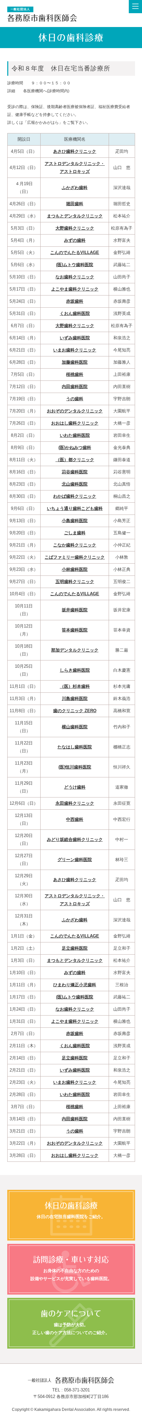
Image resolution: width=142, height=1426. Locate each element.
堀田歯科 (74, 203)
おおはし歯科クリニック (74, 423)
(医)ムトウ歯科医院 (74, 264)
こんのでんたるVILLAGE (74, 252)
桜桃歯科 (74, 374)
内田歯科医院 (75, 386)
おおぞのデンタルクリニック (75, 410)
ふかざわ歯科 (75, 187)
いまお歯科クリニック (74, 350)
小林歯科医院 (75, 569)
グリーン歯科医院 (74, 859)
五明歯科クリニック (74, 581)
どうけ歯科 (75, 787)
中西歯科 (74, 819)
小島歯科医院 (75, 520)
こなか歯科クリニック (74, 545)
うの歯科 (74, 398)
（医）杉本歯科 (75, 686)
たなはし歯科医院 (74, 746)
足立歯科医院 (75, 948)
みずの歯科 (75, 240)
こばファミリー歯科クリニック (75, 557)
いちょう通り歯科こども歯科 (75, 508)
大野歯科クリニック (74, 228)
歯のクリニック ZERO (74, 710)
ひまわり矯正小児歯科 (74, 984)
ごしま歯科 (75, 532)
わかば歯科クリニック (74, 496)
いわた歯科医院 (75, 435)
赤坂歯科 (74, 301)
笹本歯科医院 (75, 630)
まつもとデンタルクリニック (75, 215)
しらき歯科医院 (75, 670)
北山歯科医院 (75, 484)
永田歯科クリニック (74, 803)
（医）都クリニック (74, 459)
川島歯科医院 (75, 698)
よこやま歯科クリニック (74, 289)
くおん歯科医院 (75, 313)
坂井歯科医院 (75, 609)
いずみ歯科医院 (75, 337)
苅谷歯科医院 (75, 471)
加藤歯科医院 (75, 362)
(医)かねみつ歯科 (74, 447)
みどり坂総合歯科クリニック (75, 839)
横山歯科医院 (75, 726)
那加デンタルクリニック (74, 650)
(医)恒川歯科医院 (74, 767)
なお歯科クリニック (74, 276)
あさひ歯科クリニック (74, 151)
